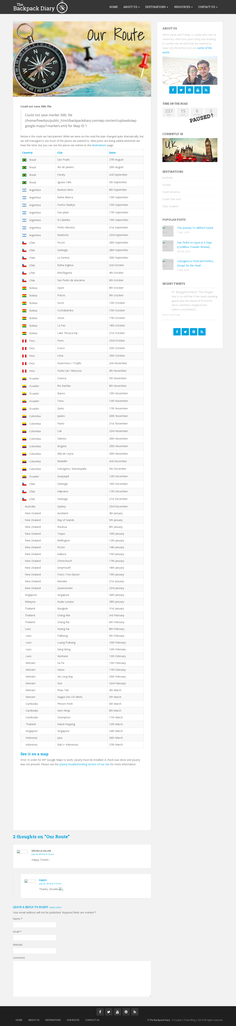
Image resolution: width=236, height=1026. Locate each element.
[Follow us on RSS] (206, 90)
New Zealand (170, 206)
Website (17, 944)
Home (114, 7)
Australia (167, 177)
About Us (130, 7)
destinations (99, 145)
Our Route (73, 1020)
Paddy (43, 880)
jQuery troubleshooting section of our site (84, 764)
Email (17, 931)
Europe (166, 184)
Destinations (155, 7)
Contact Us (207, 7)
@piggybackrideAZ (187, 292)
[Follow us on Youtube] (117, 1012)
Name (17, 918)
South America (171, 192)
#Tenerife (206, 301)
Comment (19, 957)
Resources (182, 7)
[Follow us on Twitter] (181, 90)
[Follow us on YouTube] (198, 90)
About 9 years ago (171, 314)
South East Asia (171, 199)
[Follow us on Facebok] (173, 90)
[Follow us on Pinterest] (189, 90)
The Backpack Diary (160, 1020)
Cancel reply (55, 907)
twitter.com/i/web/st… (185, 309)
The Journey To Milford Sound (195, 228)
